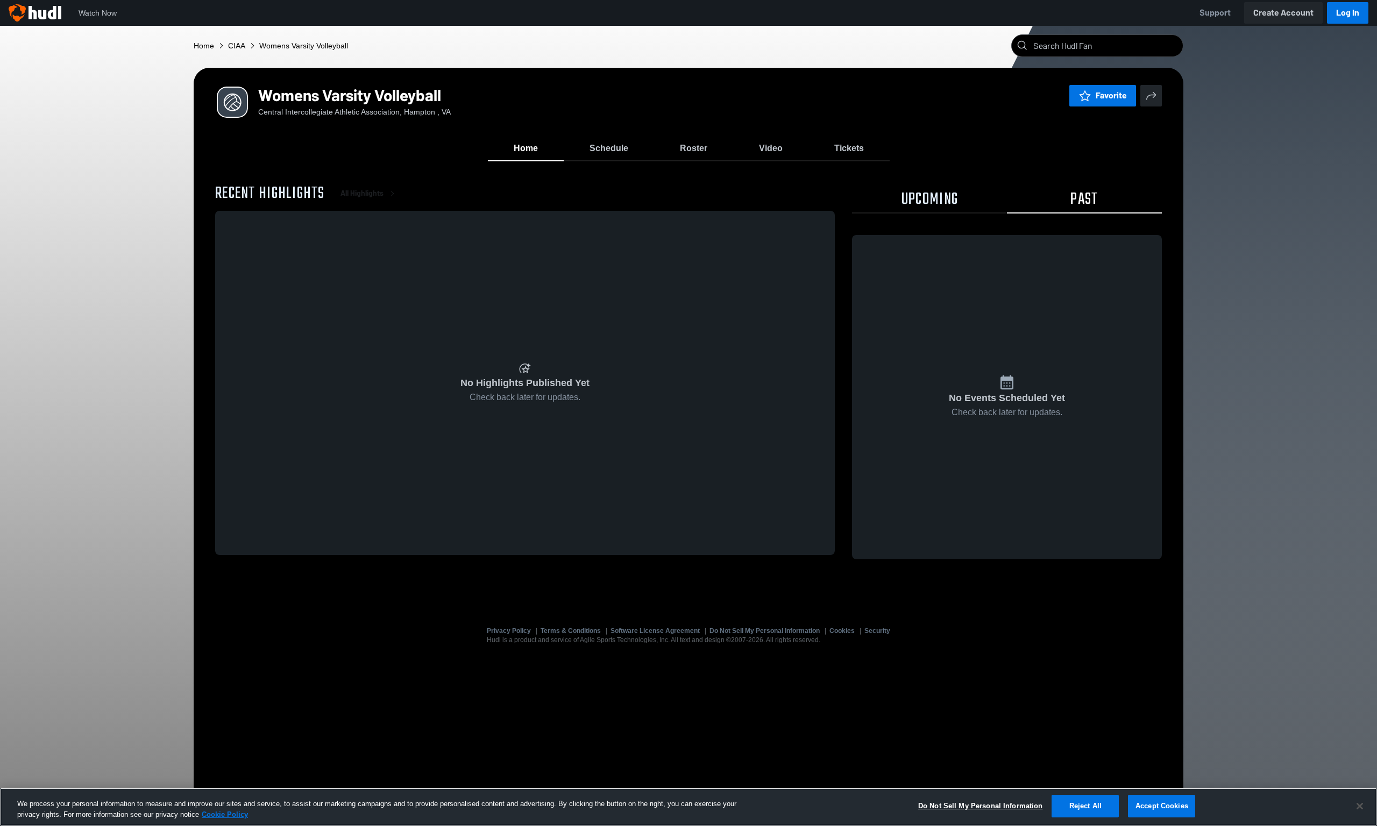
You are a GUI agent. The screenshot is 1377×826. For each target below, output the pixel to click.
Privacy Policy (509, 631)
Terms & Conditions (571, 631)
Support (1215, 12)
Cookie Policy (225, 814)
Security (877, 631)
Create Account (1283, 12)
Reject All (1085, 806)
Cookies (842, 631)
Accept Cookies (1161, 806)
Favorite (1111, 95)
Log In (1347, 12)
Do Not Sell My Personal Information (764, 631)
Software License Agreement (655, 631)
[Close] (1360, 806)
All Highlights (362, 193)
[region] (688, 807)
